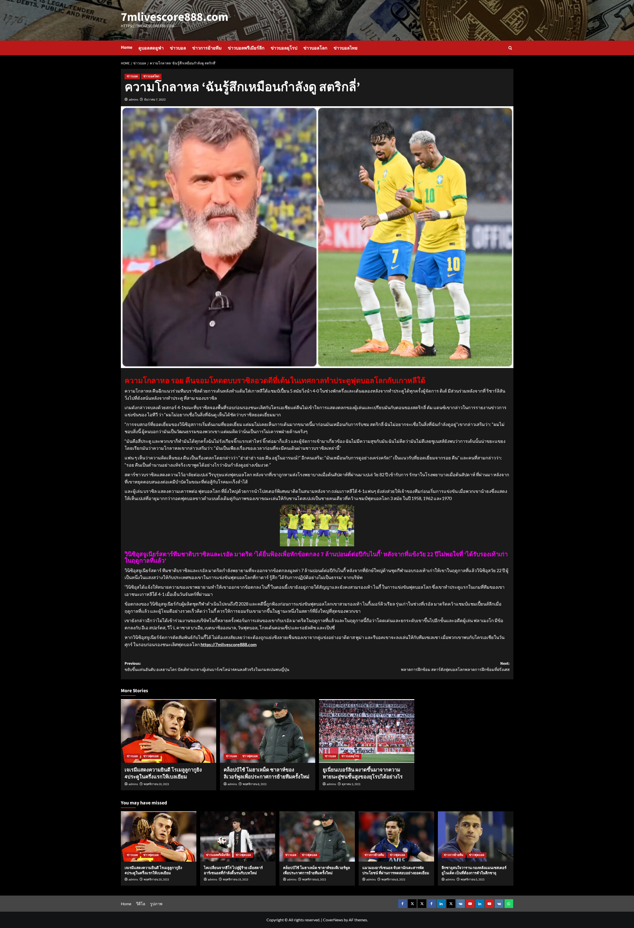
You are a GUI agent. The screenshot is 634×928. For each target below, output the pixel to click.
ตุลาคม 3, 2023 (351, 784)
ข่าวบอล (178, 48)
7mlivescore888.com (174, 17)
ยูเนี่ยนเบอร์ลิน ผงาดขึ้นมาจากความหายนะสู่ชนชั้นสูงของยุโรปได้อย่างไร (363, 773)
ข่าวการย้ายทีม (207, 48)
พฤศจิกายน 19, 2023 (235, 879)
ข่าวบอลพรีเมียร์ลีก (246, 48)
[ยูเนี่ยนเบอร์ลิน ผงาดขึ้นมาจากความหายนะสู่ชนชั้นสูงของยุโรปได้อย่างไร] (366, 731)
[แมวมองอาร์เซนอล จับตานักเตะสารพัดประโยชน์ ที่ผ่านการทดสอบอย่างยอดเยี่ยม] (396, 836)
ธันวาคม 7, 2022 (155, 99)
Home (126, 47)
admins (133, 99)
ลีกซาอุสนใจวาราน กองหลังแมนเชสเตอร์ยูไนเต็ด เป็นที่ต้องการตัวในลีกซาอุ (474, 870)
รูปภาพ (156, 903)
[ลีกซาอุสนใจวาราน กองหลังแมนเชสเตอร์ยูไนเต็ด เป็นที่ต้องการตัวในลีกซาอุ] (475, 836)
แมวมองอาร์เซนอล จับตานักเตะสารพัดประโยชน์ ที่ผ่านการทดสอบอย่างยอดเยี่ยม (395, 870)
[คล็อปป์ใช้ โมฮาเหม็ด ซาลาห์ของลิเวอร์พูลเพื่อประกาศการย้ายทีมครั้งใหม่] (267, 731)
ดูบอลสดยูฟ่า (151, 48)
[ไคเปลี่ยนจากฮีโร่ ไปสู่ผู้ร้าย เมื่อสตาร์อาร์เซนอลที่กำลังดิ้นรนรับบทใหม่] (238, 836)
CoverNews (333, 919)
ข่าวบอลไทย (346, 48)
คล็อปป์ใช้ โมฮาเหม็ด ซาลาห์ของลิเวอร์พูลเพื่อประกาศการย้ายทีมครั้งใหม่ (266, 773)
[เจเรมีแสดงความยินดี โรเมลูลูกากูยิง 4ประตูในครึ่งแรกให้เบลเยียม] (168, 731)
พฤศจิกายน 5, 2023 (472, 879)
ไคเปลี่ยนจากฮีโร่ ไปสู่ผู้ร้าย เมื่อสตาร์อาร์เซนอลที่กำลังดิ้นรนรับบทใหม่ (233, 870)
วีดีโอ (140, 903)
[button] (510, 48)
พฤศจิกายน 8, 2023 (254, 784)
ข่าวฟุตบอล (150, 756)
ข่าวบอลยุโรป (284, 48)
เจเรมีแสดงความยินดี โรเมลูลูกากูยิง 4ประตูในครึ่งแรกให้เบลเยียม (163, 773)
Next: (455, 667)
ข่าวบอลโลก (315, 48)
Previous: (207, 667)
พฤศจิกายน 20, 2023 (156, 784)
